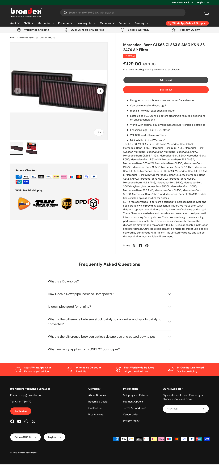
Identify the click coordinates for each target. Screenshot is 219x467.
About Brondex (97, 395)
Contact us (21, 411)
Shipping (148, 69)
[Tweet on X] (134, 245)
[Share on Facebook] (140, 245)
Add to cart (166, 80)
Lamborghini (84, 23)
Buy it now (166, 89)
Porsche (63, 23)
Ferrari (123, 23)
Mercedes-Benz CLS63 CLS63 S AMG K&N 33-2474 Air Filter (38, 37)
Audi (13, 23)
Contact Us (94, 408)
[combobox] (122, 12)
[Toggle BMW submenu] (32, 23)
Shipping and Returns (135, 395)
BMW (27, 23)
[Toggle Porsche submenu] (71, 23)
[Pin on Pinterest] (147, 245)
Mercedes (44, 23)
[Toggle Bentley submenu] (147, 23)
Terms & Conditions (134, 408)
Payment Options (133, 401)
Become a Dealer (98, 401)
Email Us (81, 371)
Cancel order (130, 414)
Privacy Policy (131, 421)
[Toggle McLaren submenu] (113, 23)
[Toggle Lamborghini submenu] (95, 23)
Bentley (140, 23)
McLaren (105, 23)
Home (13, 37)
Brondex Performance (28, 452)
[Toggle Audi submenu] (18, 23)
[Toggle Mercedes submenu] (53, 23)
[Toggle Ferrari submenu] (130, 23)
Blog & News (95, 414)
